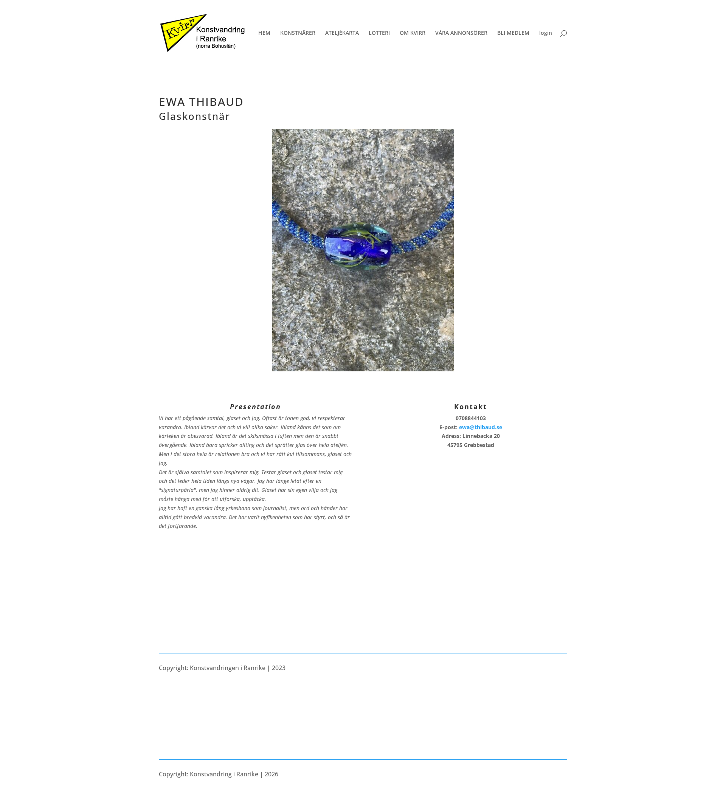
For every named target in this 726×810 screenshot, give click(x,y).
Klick (363, 367)
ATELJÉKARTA (342, 33)
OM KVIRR (412, 33)
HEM (264, 33)
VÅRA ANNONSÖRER (461, 33)
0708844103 (471, 418)
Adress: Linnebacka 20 (471, 435)
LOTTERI (379, 33)
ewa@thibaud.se (480, 427)
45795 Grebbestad (470, 444)
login (545, 33)
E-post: (470, 427)
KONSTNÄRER (297, 33)
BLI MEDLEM (513, 33)
